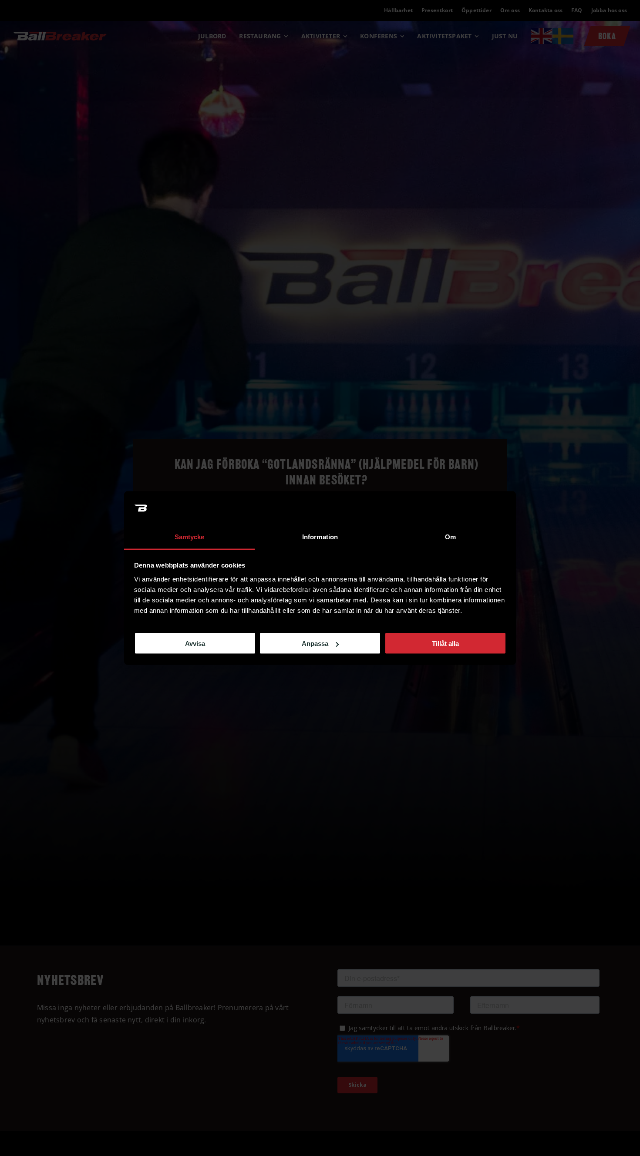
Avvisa (195, 643)
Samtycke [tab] (190, 536)
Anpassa (315, 643)
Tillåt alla (445, 643)
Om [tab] (450, 536)
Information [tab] (320, 536)
